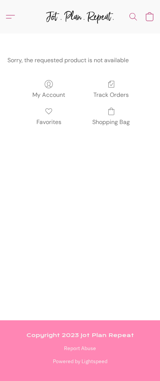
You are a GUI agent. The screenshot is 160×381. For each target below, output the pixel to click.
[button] (80, 17)
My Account (48, 95)
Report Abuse (80, 348)
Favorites (48, 122)
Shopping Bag (111, 122)
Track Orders (111, 95)
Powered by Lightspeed (80, 361)
